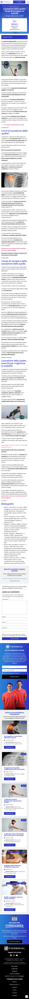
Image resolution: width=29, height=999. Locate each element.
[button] (28, 2)
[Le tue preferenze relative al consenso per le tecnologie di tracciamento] (26, 996)
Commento (5, 599)
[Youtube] (17, 955)
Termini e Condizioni (14, 973)
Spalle (9, 16)
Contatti (14, 993)
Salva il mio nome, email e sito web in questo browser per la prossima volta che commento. (14, 635)
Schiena (17, 851)
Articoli (14, 990)
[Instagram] (14, 955)
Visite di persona (14, 984)
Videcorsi (14, 987)
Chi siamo (14, 995)
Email (4, 622)
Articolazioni (16, 883)
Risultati (14, 982)
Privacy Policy (11, 673)
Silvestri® (22, 976)
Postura (11, 851)
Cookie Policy (14, 968)
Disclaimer (14, 971)
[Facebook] (11, 955)
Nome (4, 616)
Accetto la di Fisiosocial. (11, 673)
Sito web (4, 627)
